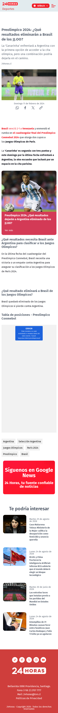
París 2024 (32, 448)
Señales (41, 5)
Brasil (24, 454)
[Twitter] (33, 108)
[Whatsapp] (17, 108)
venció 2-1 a (18, 128)
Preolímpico (10, 454)
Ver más (9, 230)
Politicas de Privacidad (29, 698)
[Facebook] (25, 108)
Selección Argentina (30, 441)
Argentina (8, 441)
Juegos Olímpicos (12, 448)
